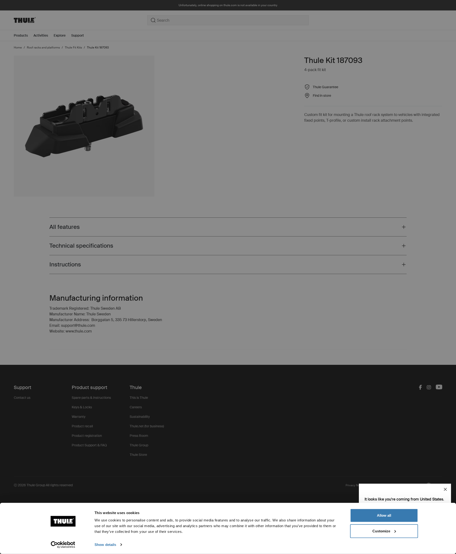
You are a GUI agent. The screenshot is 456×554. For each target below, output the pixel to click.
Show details (105, 545)
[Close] (445, 489)
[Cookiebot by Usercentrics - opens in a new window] (63, 544)
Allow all (384, 515)
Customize (381, 531)
